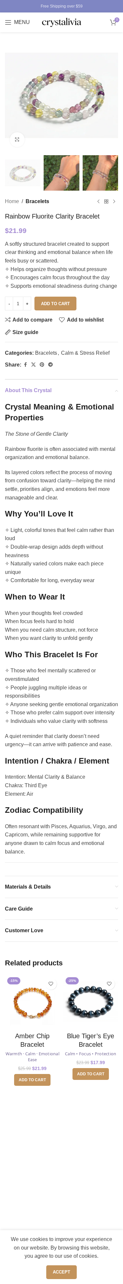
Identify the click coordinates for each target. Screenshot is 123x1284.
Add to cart (55, 303)
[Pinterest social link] (42, 364)
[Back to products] (106, 201)
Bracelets (37, 201)
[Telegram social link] (50, 364)
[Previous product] (98, 201)
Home (12, 201)
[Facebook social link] (25, 364)
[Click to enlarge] (17, 139)
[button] (32, 1080)
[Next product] (114, 201)
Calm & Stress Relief (85, 353)
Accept (61, 1272)
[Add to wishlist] (51, 984)
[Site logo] (61, 22)
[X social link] (33, 364)
